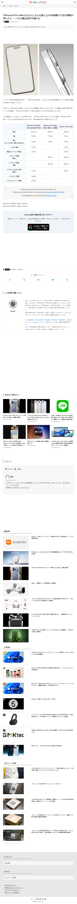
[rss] (43, 899)
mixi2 (34, 322)
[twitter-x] (34, 899)
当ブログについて (11, 885)
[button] (10, 279)
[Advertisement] (38, 36)
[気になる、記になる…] (38, 2)
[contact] (45, 899)
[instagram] (36, 899)
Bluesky (54, 320)
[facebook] (32, 899)
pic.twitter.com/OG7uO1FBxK (54, 192)
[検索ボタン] (2, 2)
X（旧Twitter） (30, 320)
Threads (47, 320)
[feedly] (41, 899)
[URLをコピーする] (67, 279)
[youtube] (38, 899)
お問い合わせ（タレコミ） (14, 888)
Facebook (40, 320)
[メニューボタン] (74, 2)
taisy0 (13, 311)
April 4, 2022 (52, 195)
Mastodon (62, 320)
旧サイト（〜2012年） (12, 892)
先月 (4, 108)
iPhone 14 (20, 269)
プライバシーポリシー (12, 890)
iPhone (6, 21)
